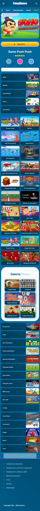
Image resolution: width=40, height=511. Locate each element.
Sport (8, 10)
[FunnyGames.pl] (2, 10)
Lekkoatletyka (18, 10)
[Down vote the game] (20, 61)
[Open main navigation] (3, 3)
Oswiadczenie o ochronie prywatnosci (19, 468)
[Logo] (20, 3)
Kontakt (8, 484)
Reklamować (10, 488)
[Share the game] (8, 61)
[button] (36, 3)
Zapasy (28, 10)
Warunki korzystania (13, 476)
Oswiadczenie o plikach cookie (16, 472)
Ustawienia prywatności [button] (14, 464)
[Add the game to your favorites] (35, 16)
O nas (8, 480)
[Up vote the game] (31, 61)
